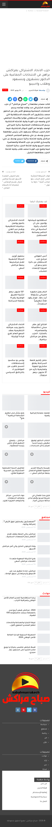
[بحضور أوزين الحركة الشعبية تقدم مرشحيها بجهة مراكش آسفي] (14, 246)
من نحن (44, 784)
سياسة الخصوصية (39, 797)
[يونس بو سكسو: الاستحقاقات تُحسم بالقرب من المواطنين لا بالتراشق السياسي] (14, 350)
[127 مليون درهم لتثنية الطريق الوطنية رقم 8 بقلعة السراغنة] (14, 282)
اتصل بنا (43, 802)
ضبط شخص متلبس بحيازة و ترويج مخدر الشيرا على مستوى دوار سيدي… (20, 650)
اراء (45, 761)
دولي (45, 742)
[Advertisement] (26, 40)
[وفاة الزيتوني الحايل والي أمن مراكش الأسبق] (43, 549)
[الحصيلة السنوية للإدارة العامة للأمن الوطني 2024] (43, 638)
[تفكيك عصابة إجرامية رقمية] (39, 402)
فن (45, 738)
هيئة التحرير (42, 788)
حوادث (44, 756)
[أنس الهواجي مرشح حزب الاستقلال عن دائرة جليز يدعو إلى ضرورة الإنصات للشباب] (37, 246)
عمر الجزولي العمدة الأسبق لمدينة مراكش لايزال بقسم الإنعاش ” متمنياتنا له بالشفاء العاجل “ (12, 182)
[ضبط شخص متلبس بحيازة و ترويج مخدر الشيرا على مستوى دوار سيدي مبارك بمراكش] (43, 650)
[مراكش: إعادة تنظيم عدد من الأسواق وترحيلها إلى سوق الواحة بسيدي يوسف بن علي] (43, 574)
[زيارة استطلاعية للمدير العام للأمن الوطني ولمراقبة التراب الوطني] (43, 601)
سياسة (5, 90)
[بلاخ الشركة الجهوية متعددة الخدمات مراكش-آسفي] (43, 562)
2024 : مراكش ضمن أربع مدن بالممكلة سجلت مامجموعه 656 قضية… (21, 613)
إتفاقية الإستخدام (40, 793)
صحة (45, 769)
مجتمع (44, 729)
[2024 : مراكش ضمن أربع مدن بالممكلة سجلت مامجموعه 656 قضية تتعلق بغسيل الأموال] (43, 613)
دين (45, 765)
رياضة (44, 733)
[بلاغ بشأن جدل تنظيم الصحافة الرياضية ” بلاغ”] (13, 402)
